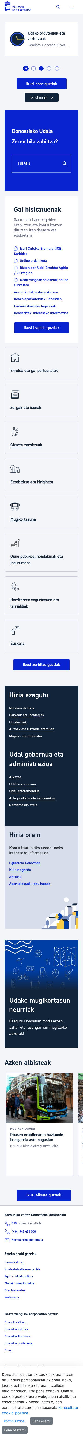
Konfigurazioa (14, 1421)
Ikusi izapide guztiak (41, 327)
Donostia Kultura (16, 1329)
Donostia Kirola (15, 1322)
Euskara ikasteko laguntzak (35, 306)
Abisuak (15, 876)
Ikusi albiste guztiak (43, 1195)
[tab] (33, 68)
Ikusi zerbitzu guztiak (41, 664)
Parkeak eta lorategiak (26, 715)
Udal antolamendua (24, 791)
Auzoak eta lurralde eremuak (31, 729)
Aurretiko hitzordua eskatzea (36, 292)
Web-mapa (12, 1297)
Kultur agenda (20, 870)
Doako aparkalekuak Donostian (38, 299)
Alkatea (15, 777)
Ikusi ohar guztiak (41, 84)
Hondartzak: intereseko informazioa (41, 313)
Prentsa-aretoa (15, 1290)
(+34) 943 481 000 (24, 1232)
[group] (41, 994)
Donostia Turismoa (18, 1336)
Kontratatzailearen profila (22, 1269)
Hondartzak (18, 722)
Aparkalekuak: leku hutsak (29, 884)
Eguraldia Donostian (24, 862)
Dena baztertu (15, 1430)
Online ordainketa (33, 260)
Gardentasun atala (23, 805)
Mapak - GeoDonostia (25, 736)
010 (14, 1223)
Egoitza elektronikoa (19, 1276)
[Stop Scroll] (26, 68)
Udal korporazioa (22, 784)
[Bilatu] (65, 163)
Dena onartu (41, 1421)
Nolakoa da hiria (21, 708)
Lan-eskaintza (14, 1262)
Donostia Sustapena (18, 1343)
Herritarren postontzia (27, 1240)
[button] (58, 7)
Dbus (8, 1350)
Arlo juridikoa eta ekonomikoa (32, 798)
